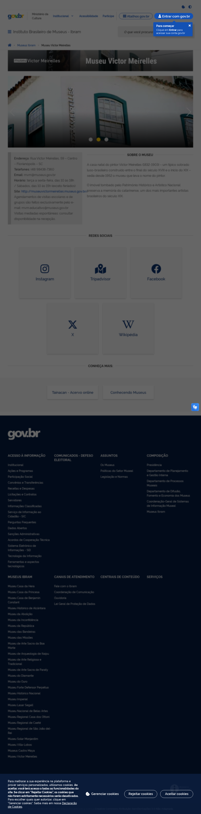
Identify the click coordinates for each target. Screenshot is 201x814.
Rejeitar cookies (141, 793)
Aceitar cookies (176, 793)
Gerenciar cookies (105, 793)
